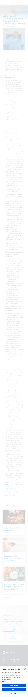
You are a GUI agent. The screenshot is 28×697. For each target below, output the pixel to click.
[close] (25, 669)
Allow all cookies (14, 685)
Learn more (5, 681)
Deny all (14, 689)
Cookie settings (14, 693)
